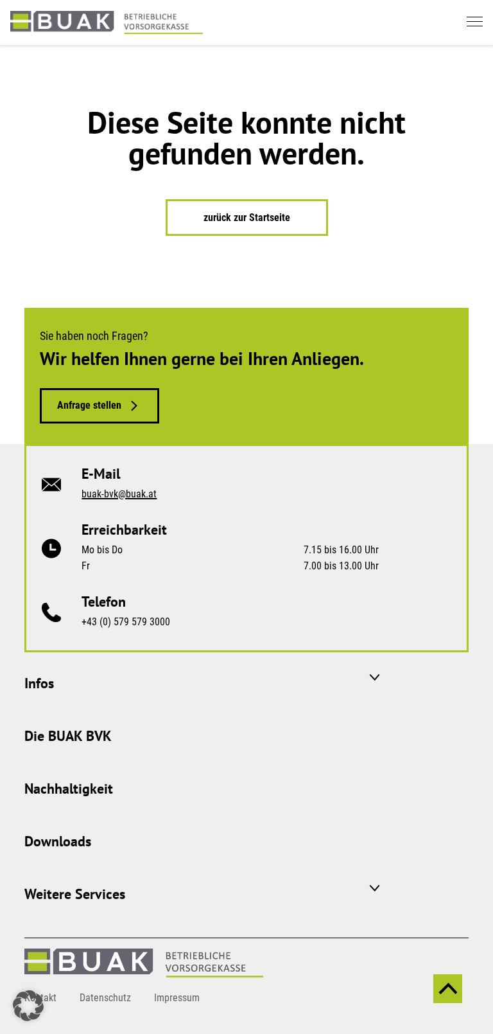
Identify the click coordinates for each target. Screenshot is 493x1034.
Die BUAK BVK (68, 736)
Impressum (177, 998)
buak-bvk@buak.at (119, 494)
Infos (39, 683)
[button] (28, 1005)
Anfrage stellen (89, 405)
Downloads (57, 841)
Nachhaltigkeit (68, 789)
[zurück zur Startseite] (106, 21)
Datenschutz (105, 998)
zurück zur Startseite (246, 217)
